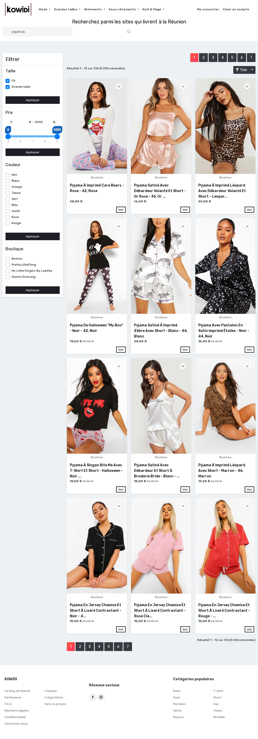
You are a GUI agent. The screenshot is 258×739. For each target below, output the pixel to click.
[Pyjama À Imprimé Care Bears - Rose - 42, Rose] (97, 126)
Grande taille (21, 86)
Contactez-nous (16, 723)
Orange (17, 187)
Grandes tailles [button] (66, 9)
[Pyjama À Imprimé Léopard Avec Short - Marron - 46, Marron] (225, 406)
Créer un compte (236, 9)
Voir (121, 209)
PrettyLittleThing (24, 264)
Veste (177, 710)
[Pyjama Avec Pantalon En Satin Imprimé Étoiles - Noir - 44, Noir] (225, 266)
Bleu (15, 205)
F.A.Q (8, 704)
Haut (176, 697)
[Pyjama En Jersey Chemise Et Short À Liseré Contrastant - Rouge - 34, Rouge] (225, 546)
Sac (216, 704)
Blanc (16, 180)
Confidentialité (15, 717)
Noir (14, 174)
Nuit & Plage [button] (152, 9)
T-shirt (218, 691)
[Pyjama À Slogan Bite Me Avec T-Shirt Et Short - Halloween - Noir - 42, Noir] (97, 406)
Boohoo (17, 258)
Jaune (16, 193)
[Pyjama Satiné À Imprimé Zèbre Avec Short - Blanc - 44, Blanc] (161, 266)
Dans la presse (55, 704)
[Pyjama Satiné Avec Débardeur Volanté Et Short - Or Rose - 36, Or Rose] (161, 126)
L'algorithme (54, 697)
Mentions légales (17, 710)
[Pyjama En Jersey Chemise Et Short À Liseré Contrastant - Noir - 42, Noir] (97, 546)
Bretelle (219, 717)
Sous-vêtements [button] (123, 9)
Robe (176, 691)
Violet (16, 211)
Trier (244, 70)
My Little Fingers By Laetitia (32, 270)
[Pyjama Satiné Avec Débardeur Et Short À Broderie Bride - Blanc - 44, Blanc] (161, 406)
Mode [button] (43, 9)
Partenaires (13, 697)
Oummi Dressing (24, 277)
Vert (15, 199)
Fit (13, 80)
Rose (15, 217)
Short (217, 697)
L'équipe (51, 691)
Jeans (217, 710)
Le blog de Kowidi (17, 691)
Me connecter (208, 9)
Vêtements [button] (93, 9)
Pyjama (178, 717)
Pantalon (179, 704)
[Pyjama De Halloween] (97, 266)
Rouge (16, 223)
